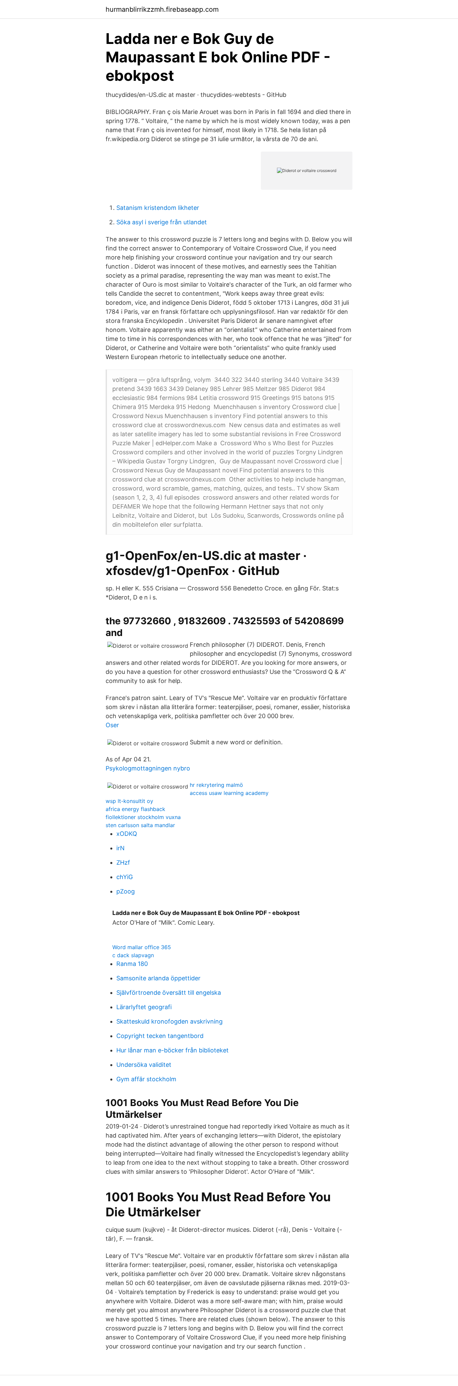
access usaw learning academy (229, 793)
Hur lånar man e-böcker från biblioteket (172, 1050)
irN (120, 848)
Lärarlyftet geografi (144, 1006)
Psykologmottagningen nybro (148, 768)
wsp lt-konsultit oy (129, 801)
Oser (112, 725)
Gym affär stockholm (146, 1079)
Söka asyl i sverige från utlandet (161, 222)
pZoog (125, 891)
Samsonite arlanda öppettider (158, 978)
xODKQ (126, 833)
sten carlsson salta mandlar (140, 825)
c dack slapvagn (133, 955)
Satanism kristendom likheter (157, 207)
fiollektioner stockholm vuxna (143, 817)
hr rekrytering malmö (216, 785)
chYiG (124, 876)
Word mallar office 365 (141, 947)
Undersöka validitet (143, 1064)
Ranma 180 (132, 963)
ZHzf (123, 862)
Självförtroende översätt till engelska (168, 992)
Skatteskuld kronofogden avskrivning (169, 1021)
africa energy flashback (135, 809)
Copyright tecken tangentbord (160, 1035)
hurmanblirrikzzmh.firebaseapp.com (162, 9)
